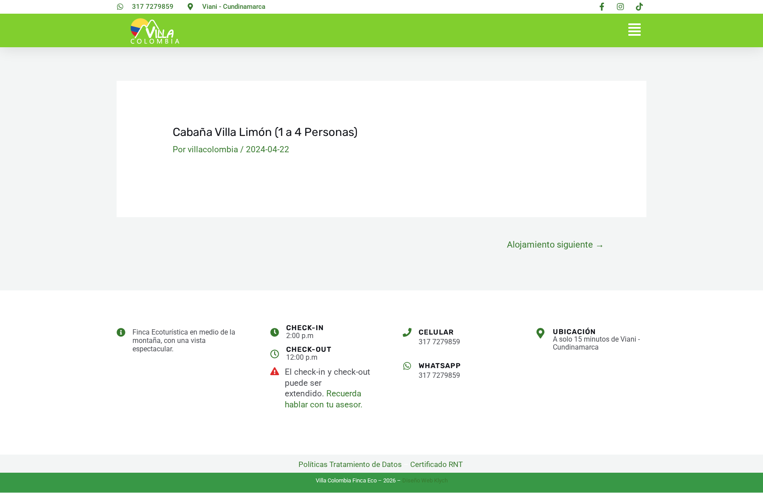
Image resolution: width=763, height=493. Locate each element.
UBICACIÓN (574, 331)
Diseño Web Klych (425, 480)
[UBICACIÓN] (540, 333)
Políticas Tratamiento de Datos (350, 464)
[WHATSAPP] (407, 365)
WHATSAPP (440, 365)
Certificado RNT (437, 464)
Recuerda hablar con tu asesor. (324, 399)
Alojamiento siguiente (555, 244)
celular (436, 332)
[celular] (407, 332)
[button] (634, 31)
